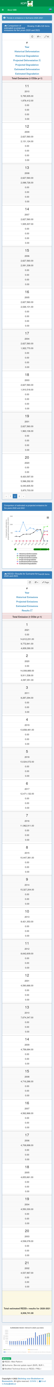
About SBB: (12, 10)
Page (46, 582)
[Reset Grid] (32, 36)
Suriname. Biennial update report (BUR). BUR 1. (24, 1365)
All (47, 36)
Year (27, 46)
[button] (3, 10)
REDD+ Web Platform (13, 1361)
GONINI (33, 1381)
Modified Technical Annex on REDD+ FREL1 (22, 1368)
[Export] (39, 36)
